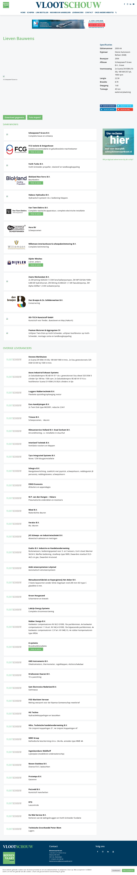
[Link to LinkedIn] (108, 852)
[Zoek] (116, 12)
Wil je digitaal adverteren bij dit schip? (118, 159)
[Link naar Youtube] (133, 4)
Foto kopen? (35, 117)
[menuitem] (23, 12)
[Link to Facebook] (98, 852)
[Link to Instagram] (103, 852)
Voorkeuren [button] (116, 870)
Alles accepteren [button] (128, 870)
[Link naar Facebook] (124, 4)
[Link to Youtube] (113, 852)
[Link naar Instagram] (127, 4)
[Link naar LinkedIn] (130, 4)
